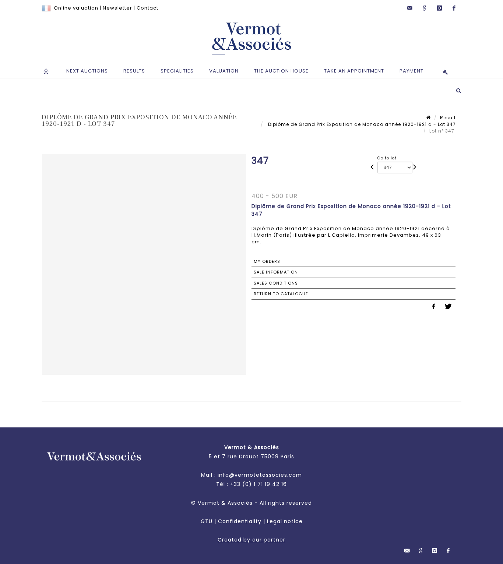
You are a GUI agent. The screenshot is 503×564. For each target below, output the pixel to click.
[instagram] (439, 8)
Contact (147, 7)
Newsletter (117, 7)
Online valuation (76, 7)
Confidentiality (239, 521)
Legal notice (285, 521)
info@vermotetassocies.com (260, 475)
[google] (424, 8)
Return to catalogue (281, 294)
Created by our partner (251, 539)
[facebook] (454, 8)
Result (448, 117)
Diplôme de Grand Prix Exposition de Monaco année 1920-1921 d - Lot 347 (361, 124)
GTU (206, 521)
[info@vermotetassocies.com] (409, 8)
